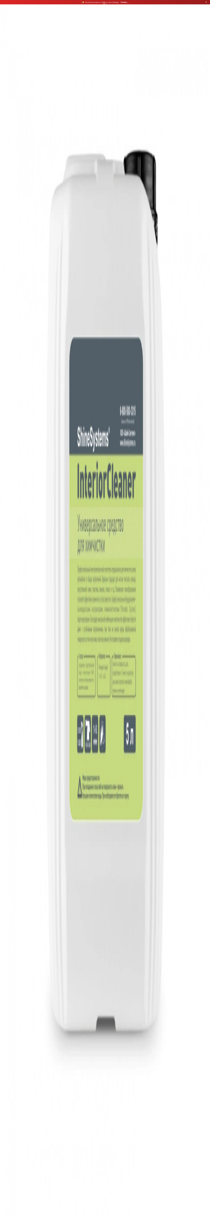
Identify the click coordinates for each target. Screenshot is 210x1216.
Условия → (124, 2)
